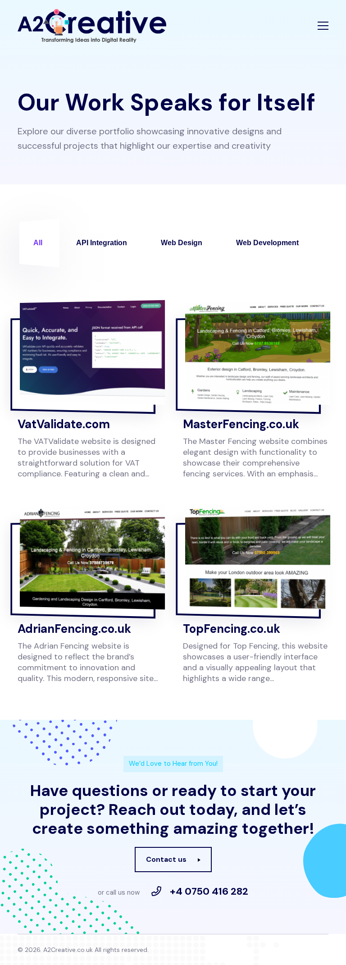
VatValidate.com (64, 424)
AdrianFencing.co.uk (74, 629)
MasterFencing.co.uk (241, 424)
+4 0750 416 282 (209, 891)
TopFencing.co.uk (231, 629)
